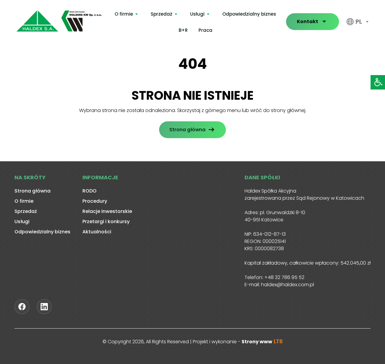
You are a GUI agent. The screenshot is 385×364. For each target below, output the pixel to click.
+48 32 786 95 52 (284, 277)
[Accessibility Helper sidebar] (378, 82)
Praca (205, 30)
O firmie (124, 14)
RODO (89, 190)
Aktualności (96, 231)
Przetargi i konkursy (106, 221)
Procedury (94, 201)
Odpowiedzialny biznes (249, 14)
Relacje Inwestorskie (107, 211)
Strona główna (187, 129)
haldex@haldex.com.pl (287, 284)
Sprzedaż (161, 14)
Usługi (197, 14)
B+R (183, 30)
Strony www (257, 341)
